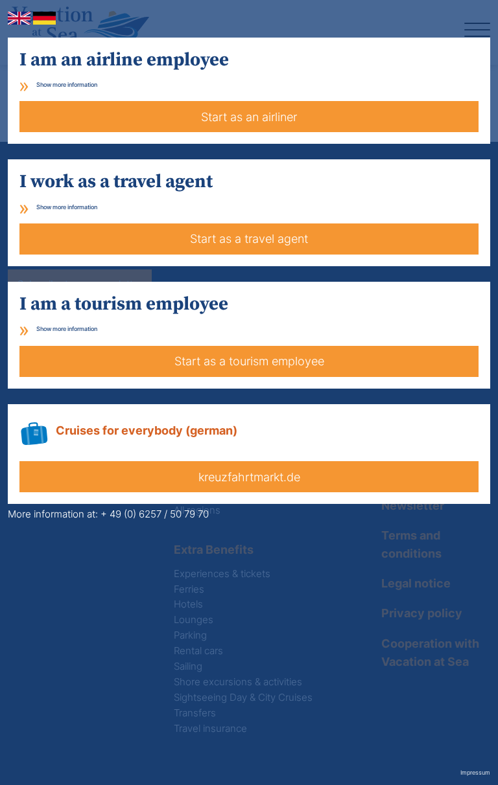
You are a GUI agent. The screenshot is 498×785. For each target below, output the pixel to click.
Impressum (475, 772)
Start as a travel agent (249, 238)
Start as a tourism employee (249, 361)
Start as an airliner (249, 117)
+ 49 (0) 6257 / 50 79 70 (155, 514)
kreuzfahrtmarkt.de (249, 477)
